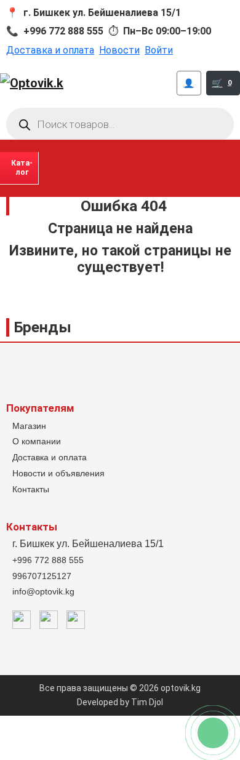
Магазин (29, 426)
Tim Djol (147, 702)
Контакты (30, 489)
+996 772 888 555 (48, 560)
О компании (36, 441)
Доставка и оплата (50, 50)
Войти (159, 50)
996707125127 (41, 576)
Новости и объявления (58, 473)
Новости (119, 50)
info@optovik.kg (43, 591)
